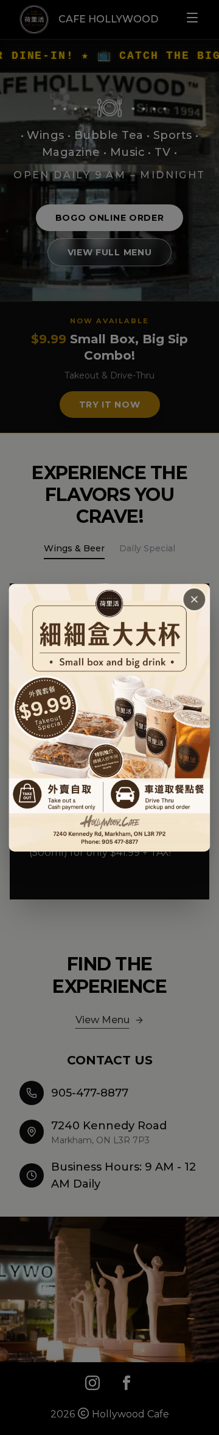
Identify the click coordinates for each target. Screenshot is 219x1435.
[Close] (195, 599)
